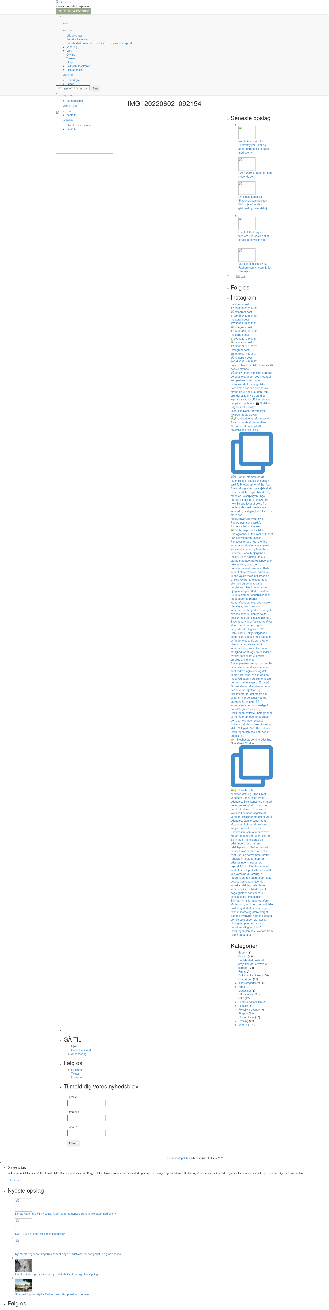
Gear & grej (68, 74)
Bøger (70, 84)
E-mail (72, 1127)
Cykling (70, 54)
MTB (69, 51)
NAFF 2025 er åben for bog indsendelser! (40, 1234)
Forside (66, 23)
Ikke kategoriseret (249, 983)
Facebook (77, 1070)
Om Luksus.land (81, 1050)
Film (64, 89)
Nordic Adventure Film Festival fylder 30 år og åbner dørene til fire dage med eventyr (253, 146)
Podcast (243, 1006)
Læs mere (16, 1180)
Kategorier (67, 30)
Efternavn (73, 1112)
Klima (241, 987)
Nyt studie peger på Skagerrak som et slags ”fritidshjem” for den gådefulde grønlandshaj (252, 202)
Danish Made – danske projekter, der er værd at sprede (99, 43)
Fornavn (72, 1097)
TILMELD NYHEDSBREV (73, 11)
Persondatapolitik (177, 1158)
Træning (71, 58)
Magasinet (67, 95)
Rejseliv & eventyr (77, 39)
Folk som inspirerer (78, 66)
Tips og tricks (74, 70)
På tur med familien (250, 1002)
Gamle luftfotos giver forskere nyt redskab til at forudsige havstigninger (253, 236)
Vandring (71, 47)
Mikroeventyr (74, 35)
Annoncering (78, 1054)
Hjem (74, 1046)
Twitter (75, 1073)
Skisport (71, 62)
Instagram (77, 1077)
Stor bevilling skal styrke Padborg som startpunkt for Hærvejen (254, 267)
